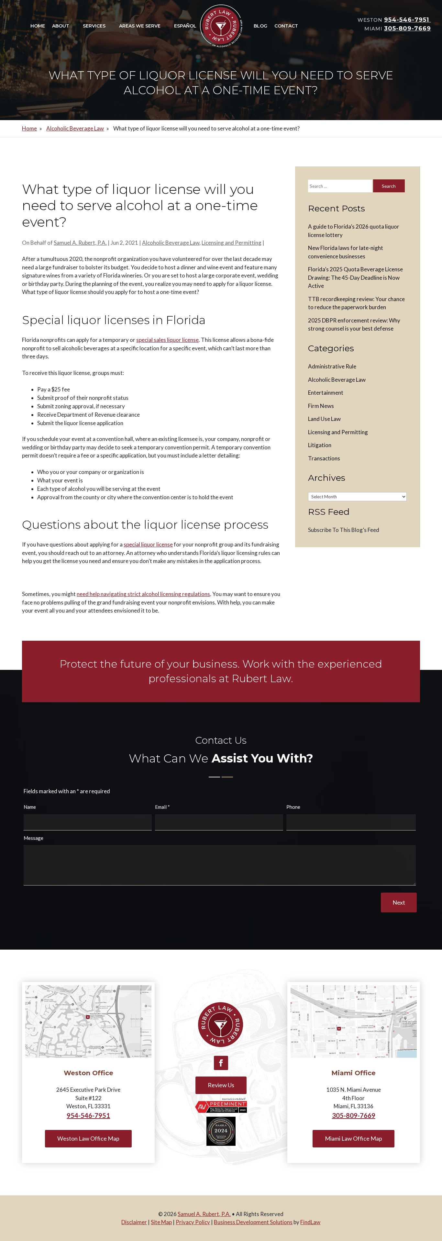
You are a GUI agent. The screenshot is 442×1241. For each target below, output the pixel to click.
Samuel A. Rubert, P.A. (80, 242)
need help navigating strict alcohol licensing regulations (143, 594)
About (60, 26)
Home (37, 26)
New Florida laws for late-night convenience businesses (345, 252)
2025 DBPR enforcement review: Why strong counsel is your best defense (354, 324)
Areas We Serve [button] (139, 26)
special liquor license (148, 544)
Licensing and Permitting (231, 242)
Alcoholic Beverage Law (170, 242)
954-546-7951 (407, 19)
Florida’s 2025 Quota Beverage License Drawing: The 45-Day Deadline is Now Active (355, 277)
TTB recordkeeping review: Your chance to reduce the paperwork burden (356, 303)
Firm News (321, 405)
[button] (435, 1194)
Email (162, 807)
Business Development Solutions (253, 1222)
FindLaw (310, 1222)
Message (33, 838)
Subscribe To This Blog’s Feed (343, 529)
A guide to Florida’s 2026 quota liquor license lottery (353, 230)
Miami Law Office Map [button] (353, 1138)
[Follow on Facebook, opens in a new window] (221, 1063)
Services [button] (94, 26)
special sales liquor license (167, 339)
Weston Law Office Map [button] (88, 1138)
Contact (286, 26)
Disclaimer (134, 1222)
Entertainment (325, 392)
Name (30, 807)
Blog (260, 26)
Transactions (324, 458)
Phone (293, 807)
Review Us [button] (221, 1085)
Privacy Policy (193, 1222)
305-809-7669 (407, 28)
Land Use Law (324, 418)
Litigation (319, 445)
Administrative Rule (332, 366)
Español (185, 26)
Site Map (161, 1222)
